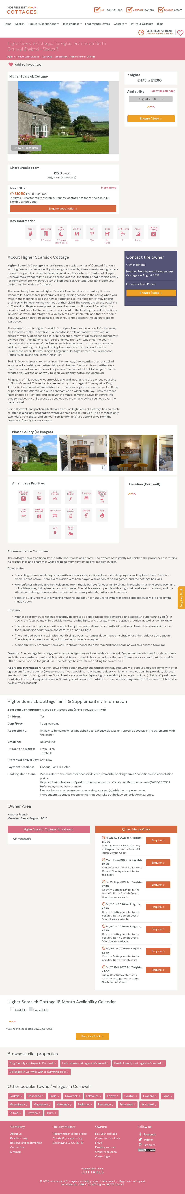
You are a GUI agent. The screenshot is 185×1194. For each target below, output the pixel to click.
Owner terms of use (107, 1138)
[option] (35, 453)
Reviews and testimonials (26, 1143)
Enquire (157, 840)
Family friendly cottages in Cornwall (137, 1063)
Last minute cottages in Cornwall (84, 1063)
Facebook (150, 1134)
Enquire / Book (181, 597)
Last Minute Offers (97, 24)
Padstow (83, 1104)
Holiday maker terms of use (70, 1134)
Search (20, 24)
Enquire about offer (62, 208)
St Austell (147, 1104)
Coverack (71, 1096)
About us (16, 1134)
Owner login (102, 1156)
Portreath (126, 1104)
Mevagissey (17, 1104)
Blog (160, 24)
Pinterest (149, 1145)
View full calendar (163, 91)
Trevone (32, 1113)
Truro (50, 1113)
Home (7, 24)
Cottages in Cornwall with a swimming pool (38, 1072)
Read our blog (18, 1138)
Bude (53, 1096)
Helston (129, 1096)
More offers (108, 187)
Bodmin (14, 1096)
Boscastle (34, 1096)
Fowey (111, 1096)
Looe (166, 1096)
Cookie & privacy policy (67, 1138)
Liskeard (148, 1096)
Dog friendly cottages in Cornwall (31, 1063)
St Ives (14, 1113)
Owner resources (106, 1152)
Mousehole (41, 1104)
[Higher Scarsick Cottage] (34, 453)
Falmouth (92, 1096)
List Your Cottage (141, 24)
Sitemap (15, 1152)
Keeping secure (105, 1147)
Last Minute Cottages (160, 30)
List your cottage (106, 1134)
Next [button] (169, 453)
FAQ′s (98, 1143)
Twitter (148, 1140)
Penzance (104, 1104)
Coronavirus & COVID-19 (68, 1143)
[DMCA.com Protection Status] (147, 1151)
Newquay (63, 1104)
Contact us (17, 1147)
